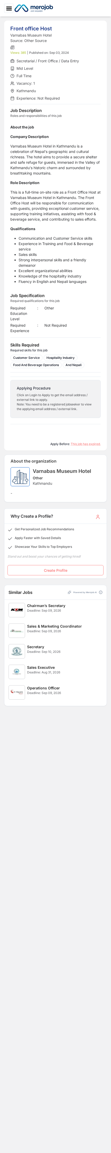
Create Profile (55, 570)
